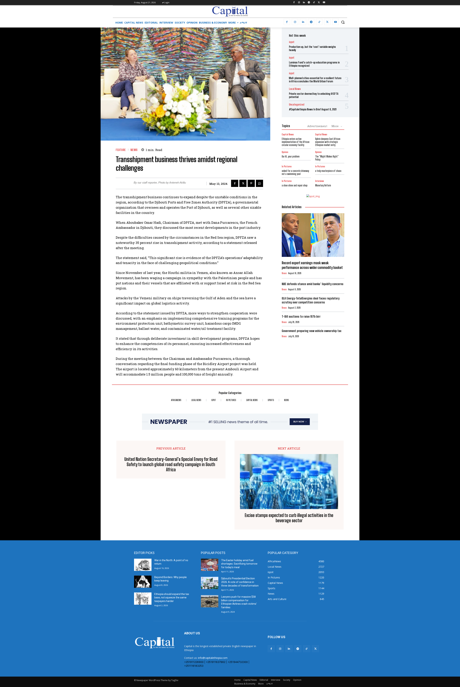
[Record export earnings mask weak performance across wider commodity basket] (313, 235)
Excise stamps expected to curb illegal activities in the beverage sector (289, 518)
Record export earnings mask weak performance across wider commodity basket (313, 265)
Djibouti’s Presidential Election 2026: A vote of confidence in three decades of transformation (240, 582)
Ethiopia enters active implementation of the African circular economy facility (295, 141)
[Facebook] (294, 3)
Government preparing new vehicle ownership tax (311, 331)
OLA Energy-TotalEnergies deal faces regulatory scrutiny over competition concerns (310, 300)
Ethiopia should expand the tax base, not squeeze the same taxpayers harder (171, 598)
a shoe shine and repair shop (294, 185)
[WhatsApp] (259, 183)
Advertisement (317, 126)
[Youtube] (324, 3)
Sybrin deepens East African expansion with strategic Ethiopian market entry (327, 141)
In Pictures (287, 166)
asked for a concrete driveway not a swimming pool (295, 172)
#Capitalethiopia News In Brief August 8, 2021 (313, 109)
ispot (291, 42)
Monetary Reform (323, 185)
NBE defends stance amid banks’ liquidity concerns (312, 284)
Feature (121, 149)
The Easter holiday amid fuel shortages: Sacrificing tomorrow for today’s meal (239, 564)
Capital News (288, 134)
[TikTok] (314, 3)
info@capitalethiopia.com (212, 657)
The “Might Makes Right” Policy (327, 158)
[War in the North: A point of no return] (142, 565)
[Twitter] (319, 3)
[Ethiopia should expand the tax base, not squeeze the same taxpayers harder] (142, 598)
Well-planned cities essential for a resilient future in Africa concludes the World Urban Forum (315, 79)
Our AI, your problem (291, 156)
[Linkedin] (304, 3)
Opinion (285, 152)
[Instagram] (299, 3)
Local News (295, 89)
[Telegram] (309, 3)
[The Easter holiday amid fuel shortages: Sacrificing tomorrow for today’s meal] (209, 565)
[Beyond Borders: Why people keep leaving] (142, 582)
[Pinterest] (251, 183)
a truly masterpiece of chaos (328, 170)
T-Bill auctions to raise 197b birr (301, 316)
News (134, 149)
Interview (319, 181)
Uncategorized (296, 104)
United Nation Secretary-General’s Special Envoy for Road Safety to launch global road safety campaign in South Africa (170, 464)
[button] (343, 22)
